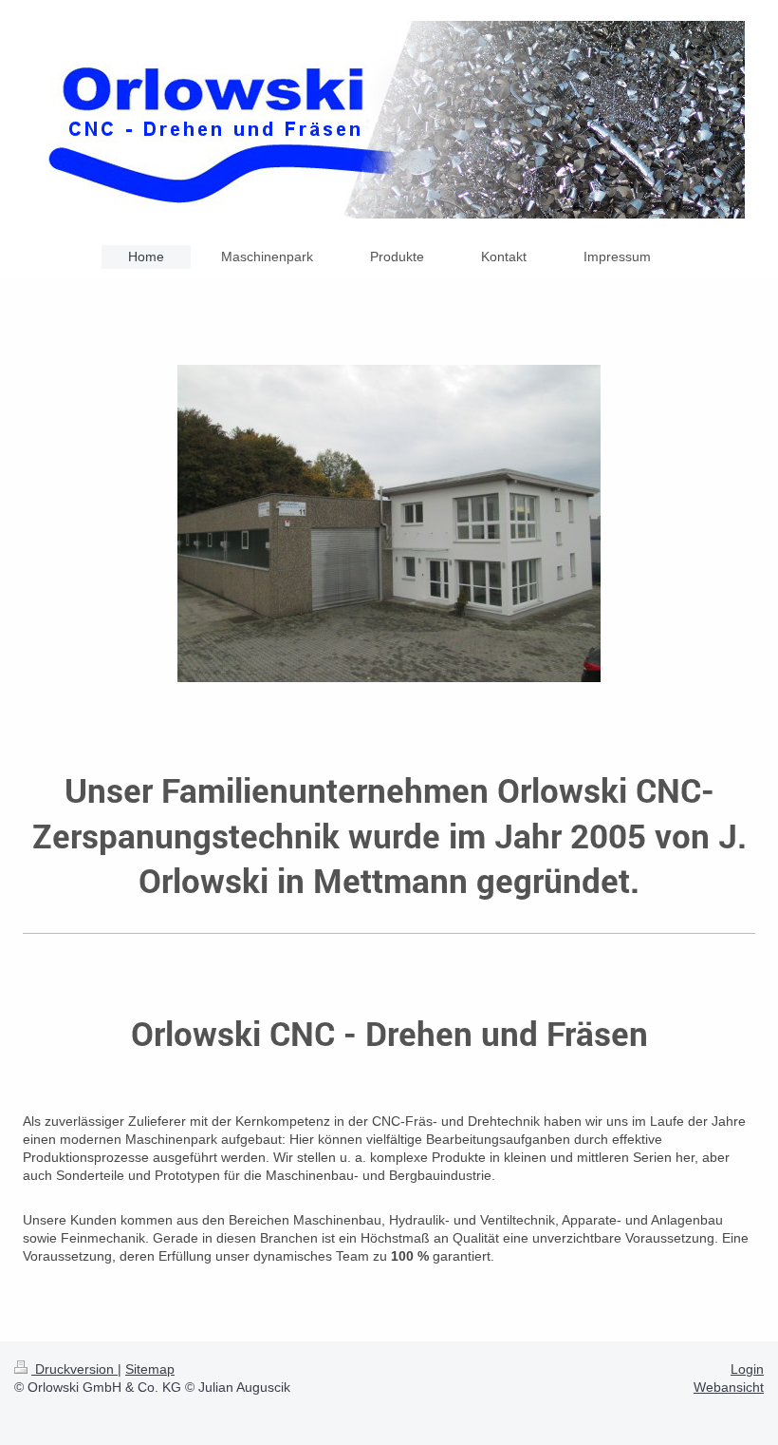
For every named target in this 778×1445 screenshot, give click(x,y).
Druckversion (74, 1369)
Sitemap (150, 1369)
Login (747, 1369)
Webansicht (729, 1387)
